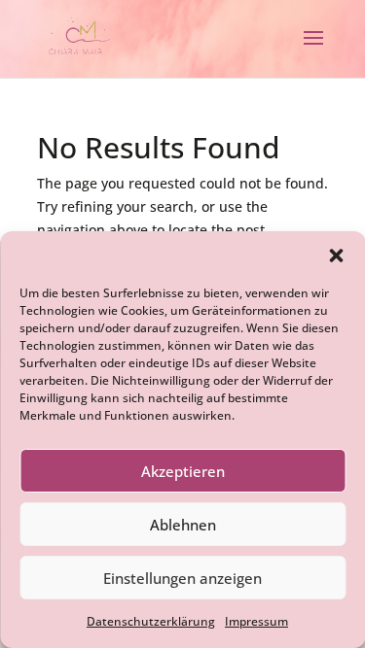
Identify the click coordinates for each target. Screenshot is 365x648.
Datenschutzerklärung (151, 621)
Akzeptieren (183, 471)
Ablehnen (183, 524)
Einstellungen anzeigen (182, 578)
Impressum (256, 621)
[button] (336, 255)
